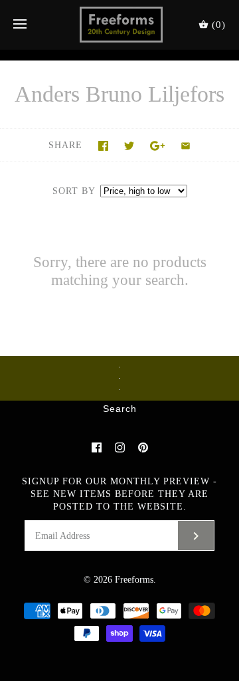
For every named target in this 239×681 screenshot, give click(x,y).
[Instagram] (120, 447)
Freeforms (134, 580)
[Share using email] (186, 146)
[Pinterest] (143, 447)
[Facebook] (97, 447)
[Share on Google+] (157, 146)
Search (120, 409)
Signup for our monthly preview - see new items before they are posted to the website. (119, 494)
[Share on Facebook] (103, 146)
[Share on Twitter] (129, 146)
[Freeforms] (120, 25)
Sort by (73, 191)
